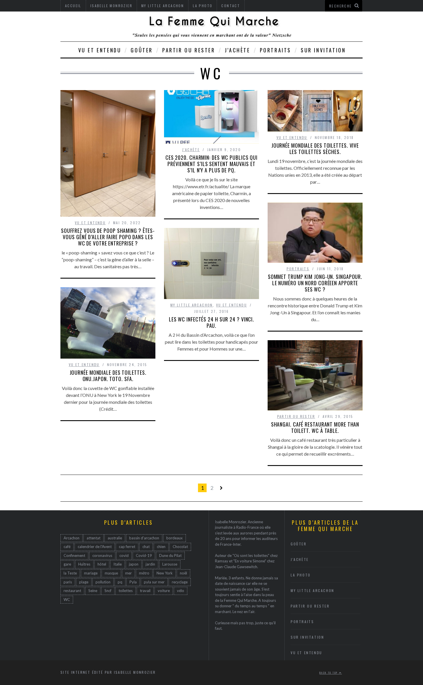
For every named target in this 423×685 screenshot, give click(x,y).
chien (161, 547)
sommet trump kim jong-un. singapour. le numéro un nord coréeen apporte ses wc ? (315, 283)
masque (111, 573)
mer (128, 573)
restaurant (72, 591)
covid (124, 555)
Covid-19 (144, 555)
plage (83, 582)
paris (68, 582)
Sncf (107, 591)
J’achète (237, 50)
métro (144, 573)
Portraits (275, 50)
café (67, 547)
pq (120, 582)
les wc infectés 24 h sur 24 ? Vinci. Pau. (211, 322)
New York (165, 573)
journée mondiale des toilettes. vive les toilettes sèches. (315, 148)
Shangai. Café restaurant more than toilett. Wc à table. (315, 427)
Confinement (74, 555)
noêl (183, 573)
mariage (91, 573)
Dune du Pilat (170, 555)
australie (115, 538)
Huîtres (84, 564)
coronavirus (102, 555)
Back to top (329, 672)
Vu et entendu (99, 50)
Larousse (169, 564)
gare (67, 564)
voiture (164, 591)
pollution (103, 582)
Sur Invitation (323, 50)
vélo (180, 591)
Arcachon (71, 538)
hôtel (102, 564)
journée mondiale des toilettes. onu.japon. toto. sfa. (108, 376)
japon (133, 564)
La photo (301, 574)
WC (67, 599)
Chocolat (180, 547)
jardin (150, 564)
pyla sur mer (154, 582)
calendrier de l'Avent (95, 547)
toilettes (126, 591)
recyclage (180, 582)
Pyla (133, 582)
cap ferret (127, 547)
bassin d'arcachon (144, 538)
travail (145, 591)
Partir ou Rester (188, 50)
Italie (117, 564)
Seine (92, 591)
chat (146, 547)
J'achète (191, 149)
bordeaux (174, 538)
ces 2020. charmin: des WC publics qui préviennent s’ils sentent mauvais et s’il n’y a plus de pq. (211, 164)
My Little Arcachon (191, 304)
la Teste (70, 573)
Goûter (142, 50)
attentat (93, 538)
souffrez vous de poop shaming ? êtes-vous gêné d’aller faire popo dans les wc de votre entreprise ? (108, 237)
